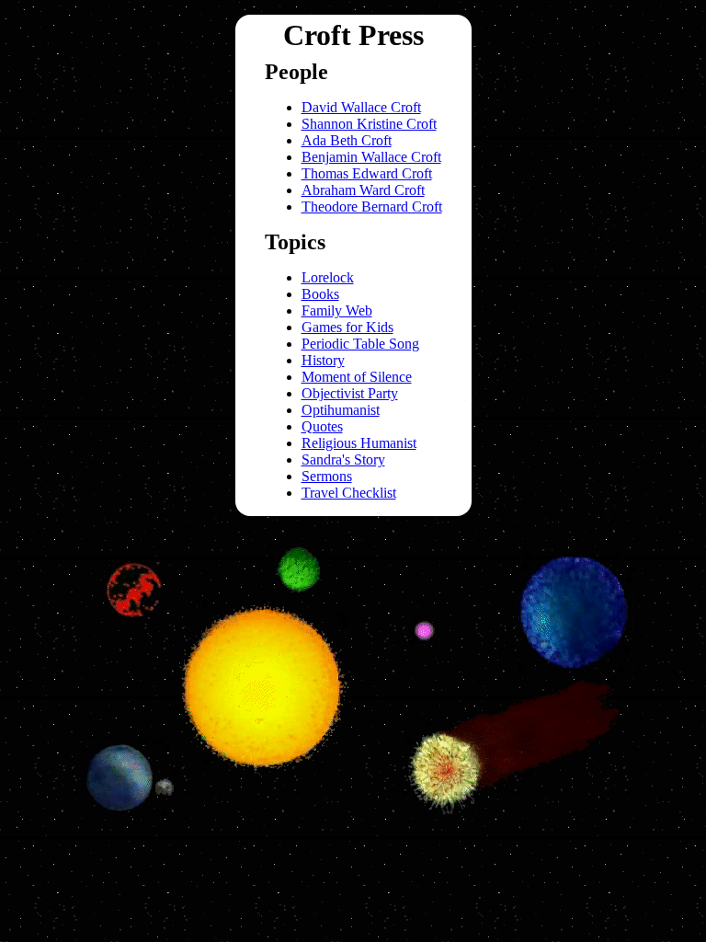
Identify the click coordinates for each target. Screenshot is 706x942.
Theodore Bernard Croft (372, 206)
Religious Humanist (359, 443)
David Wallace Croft (361, 107)
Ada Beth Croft (347, 140)
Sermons (327, 476)
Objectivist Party (350, 393)
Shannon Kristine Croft (369, 124)
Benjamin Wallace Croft (371, 157)
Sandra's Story (343, 459)
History (323, 360)
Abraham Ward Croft (363, 190)
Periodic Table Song (360, 343)
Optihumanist (341, 410)
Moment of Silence (357, 377)
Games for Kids (347, 327)
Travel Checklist (349, 492)
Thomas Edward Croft (367, 173)
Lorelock (328, 277)
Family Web (337, 310)
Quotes (322, 426)
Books (320, 294)
